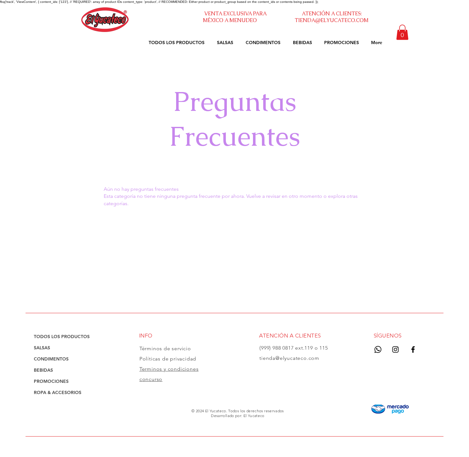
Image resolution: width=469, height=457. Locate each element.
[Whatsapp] (378, 349)
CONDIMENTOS (51, 359)
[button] (402, 32)
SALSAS (42, 348)
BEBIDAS (43, 370)
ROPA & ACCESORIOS (57, 392)
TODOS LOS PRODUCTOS (62, 336)
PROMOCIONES (51, 381)
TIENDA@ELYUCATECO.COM (331, 20)
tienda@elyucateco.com (289, 358)
